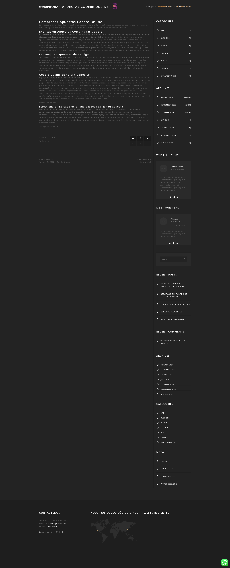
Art (162, 30)
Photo (164, 61)
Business (165, 38)
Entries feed (167, 469)
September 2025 (168, 105)
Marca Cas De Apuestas (50, 103)
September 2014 (168, 135)
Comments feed (168, 476)
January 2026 (167, 97)
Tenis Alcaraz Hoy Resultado (176, 304)
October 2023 (167, 112)
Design (164, 45)
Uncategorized (168, 76)
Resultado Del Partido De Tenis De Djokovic (174, 295)
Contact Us (44, 532)
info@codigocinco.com (56, 523)
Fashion (165, 53)
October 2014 (167, 127)
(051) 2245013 (53, 526)
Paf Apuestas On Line (49, 126)
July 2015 (165, 120)
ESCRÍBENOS (181, 6)
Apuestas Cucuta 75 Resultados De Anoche (172, 285)
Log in (164, 461)
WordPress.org (169, 484)
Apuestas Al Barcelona (172, 319)
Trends (164, 68)
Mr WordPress (168, 341)
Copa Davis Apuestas (171, 312)
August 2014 (167, 143)
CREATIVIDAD (44, 6)
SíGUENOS (169, 6)
